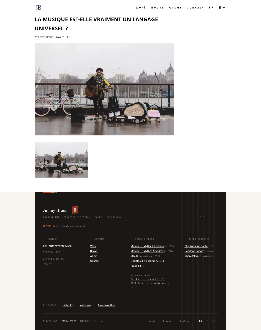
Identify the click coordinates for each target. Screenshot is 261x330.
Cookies (184, 321)
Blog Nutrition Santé (196, 246)
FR (211, 7)
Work (141, 7)
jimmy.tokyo (191, 255)
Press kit (136, 265)
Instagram (85, 305)
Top (203, 216)
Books (157, 7)
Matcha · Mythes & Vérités (148, 279)
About (175, 7)
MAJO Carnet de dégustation (149, 283)
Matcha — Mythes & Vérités (147, 250)
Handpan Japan (193, 250)
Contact (195, 7)
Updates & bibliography (144, 260)
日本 (222, 7)
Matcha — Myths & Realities (147, 246)
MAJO (134, 255)
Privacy (167, 321)
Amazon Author (106, 305)
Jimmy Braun (45, 37)
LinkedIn (67, 305)
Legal (152, 321)
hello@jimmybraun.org (57, 245)
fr (164, 261)
